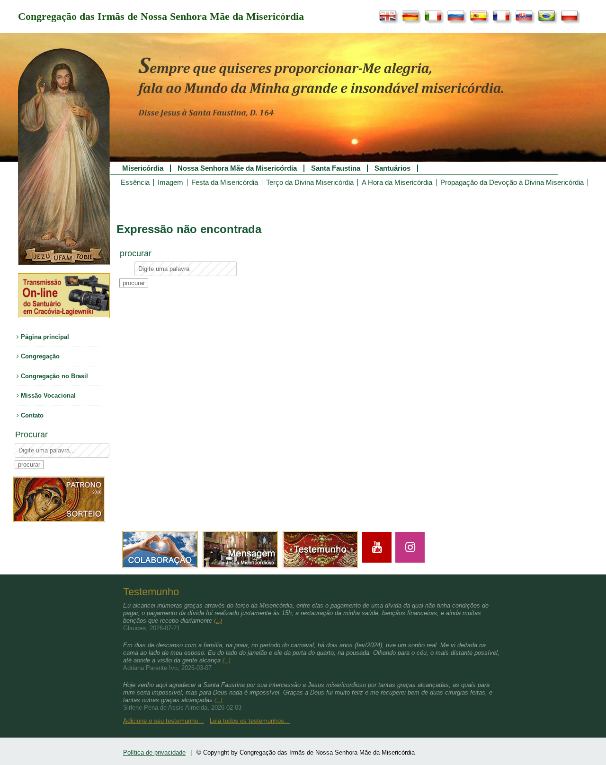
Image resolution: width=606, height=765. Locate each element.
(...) (218, 620)
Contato (31, 415)
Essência (135, 182)
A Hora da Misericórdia (397, 182)
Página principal (44, 336)
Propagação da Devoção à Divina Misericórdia (512, 182)
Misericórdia (142, 168)
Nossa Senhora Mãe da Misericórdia (237, 168)
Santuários (392, 168)
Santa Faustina (335, 168)
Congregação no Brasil (53, 376)
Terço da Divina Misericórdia (310, 182)
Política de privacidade (154, 752)
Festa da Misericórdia (224, 182)
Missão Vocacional (47, 395)
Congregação (39, 356)
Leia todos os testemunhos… (250, 720)
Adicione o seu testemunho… (163, 720)
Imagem (170, 182)
